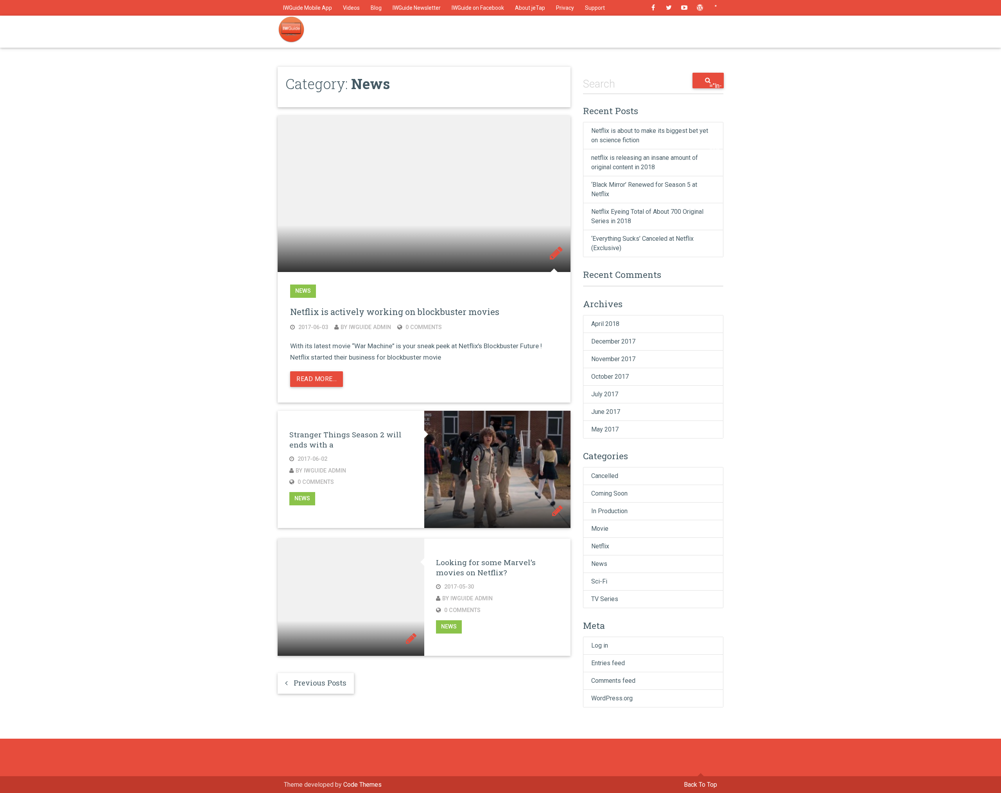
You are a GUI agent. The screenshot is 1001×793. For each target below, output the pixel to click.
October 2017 (610, 376)
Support (595, 8)
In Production (609, 511)
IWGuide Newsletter (417, 8)
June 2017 (605, 411)
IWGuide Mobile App (307, 8)
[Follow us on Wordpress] (700, 8)
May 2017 (605, 429)
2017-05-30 (458, 587)
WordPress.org (612, 698)
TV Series (604, 599)
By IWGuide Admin (366, 327)
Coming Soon (609, 493)
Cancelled (604, 476)
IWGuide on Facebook (478, 8)
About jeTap (530, 8)
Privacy (565, 8)
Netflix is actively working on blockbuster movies (394, 311)
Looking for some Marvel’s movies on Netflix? (486, 567)
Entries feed (608, 663)
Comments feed (613, 680)
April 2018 (605, 324)
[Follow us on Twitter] (668, 8)
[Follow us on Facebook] (653, 8)
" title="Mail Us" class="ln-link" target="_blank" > (715, 10)
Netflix (600, 546)
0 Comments (423, 327)
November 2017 (613, 359)
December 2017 (613, 341)
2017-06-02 (311, 459)
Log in (599, 645)
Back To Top (700, 784)
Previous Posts (317, 682)
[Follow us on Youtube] (684, 8)
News (303, 291)
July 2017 (604, 394)
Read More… (316, 379)
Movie (599, 528)
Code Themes (362, 784)
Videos (351, 8)
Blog (376, 8)
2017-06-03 (312, 327)
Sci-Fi (599, 581)
